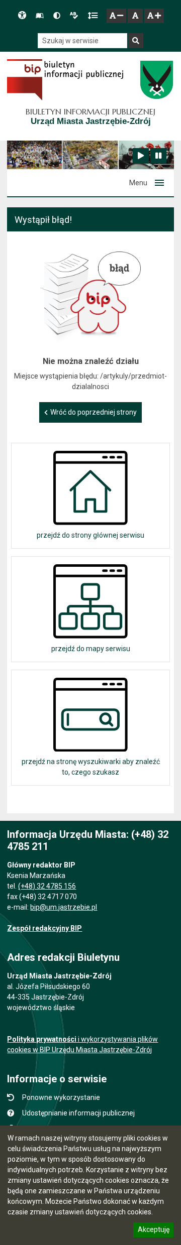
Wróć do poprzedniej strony (93, 412)
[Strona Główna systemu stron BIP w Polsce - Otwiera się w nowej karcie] (65, 79)
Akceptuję (153, 1230)
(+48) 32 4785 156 (47, 886)
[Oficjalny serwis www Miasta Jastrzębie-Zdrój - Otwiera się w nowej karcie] (156, 79)
